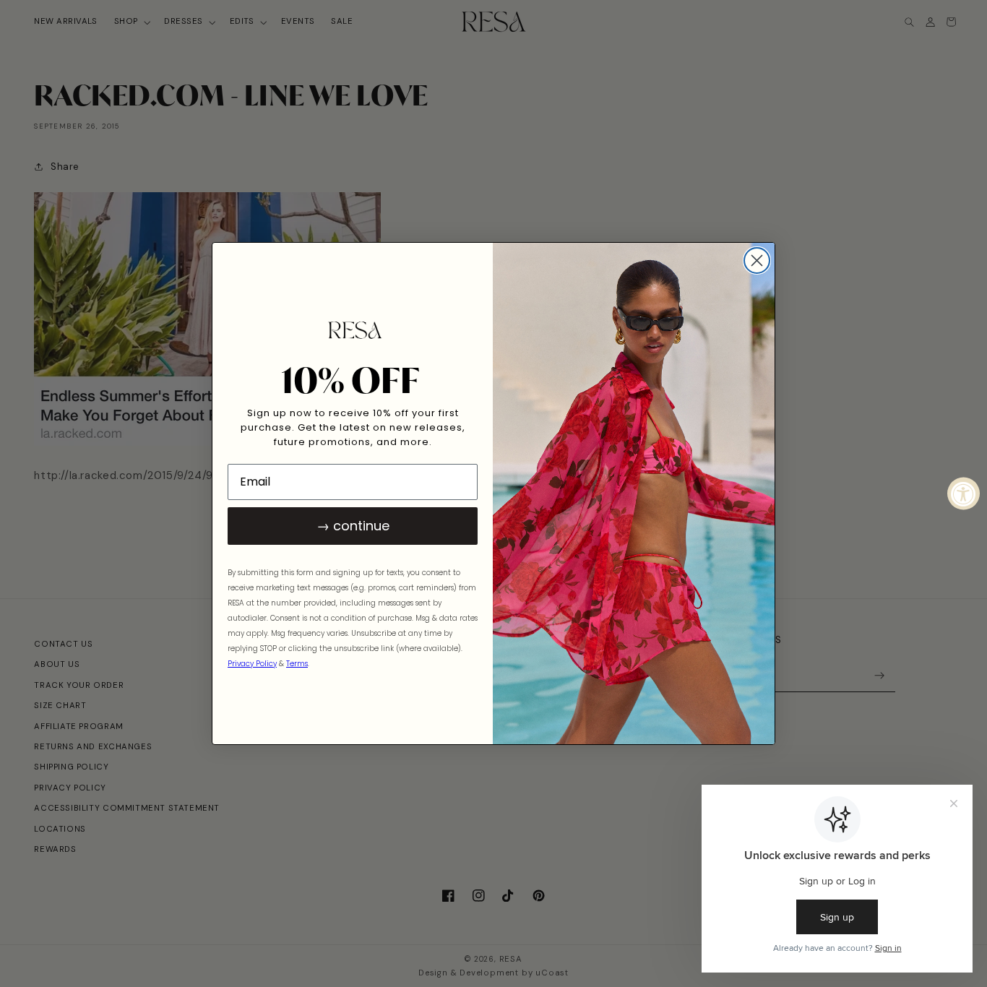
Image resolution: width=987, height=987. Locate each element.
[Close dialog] (757, 260)
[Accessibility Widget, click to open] (963, 494)
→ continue (352, 526)
